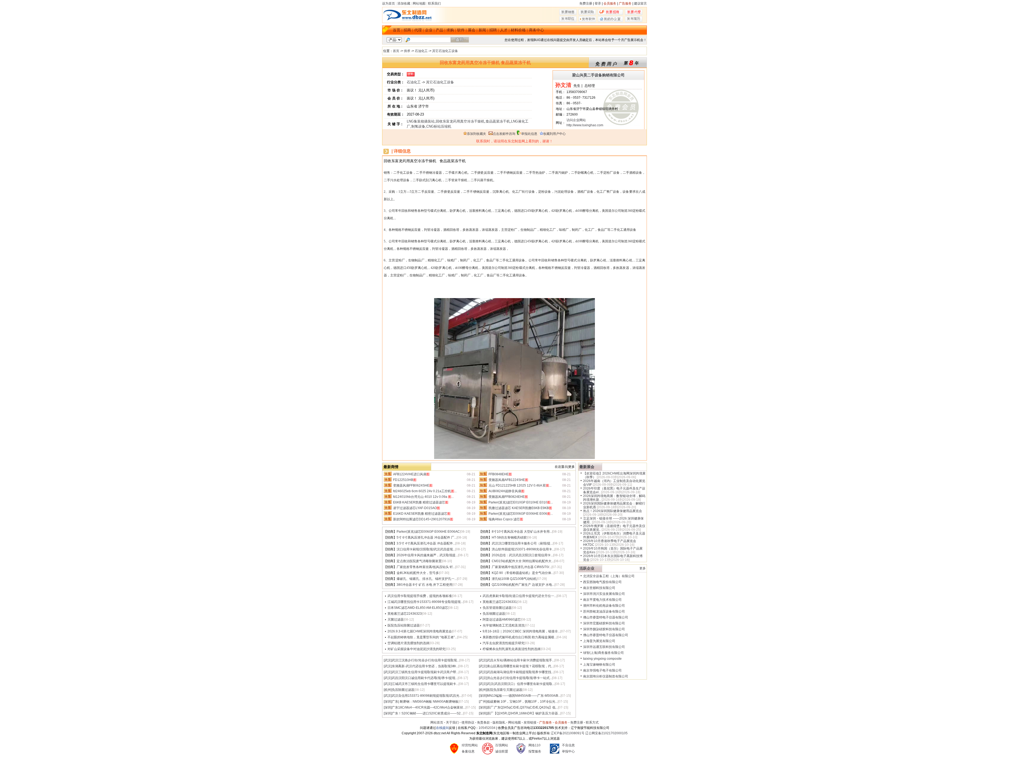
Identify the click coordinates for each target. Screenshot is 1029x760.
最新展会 (586, 467)
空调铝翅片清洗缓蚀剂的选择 (408, 643)
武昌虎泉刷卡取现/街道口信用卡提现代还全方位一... (520, 596)
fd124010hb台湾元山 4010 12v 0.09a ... (423, 497)
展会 (471, 30)
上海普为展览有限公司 (599, 641)
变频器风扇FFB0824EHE (508, 497)
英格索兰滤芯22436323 (404, 614)
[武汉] (388, 660)
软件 (461, 30)
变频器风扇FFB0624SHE (413, 485)
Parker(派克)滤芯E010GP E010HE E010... (521, 502)
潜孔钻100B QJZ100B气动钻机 (514, 579)
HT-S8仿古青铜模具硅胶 (509, 537)
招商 (407, 30)
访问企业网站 (576, 120)
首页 (396, 30)
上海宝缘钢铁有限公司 (599, 664)
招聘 (493, 30)
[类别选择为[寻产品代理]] (633, 14)
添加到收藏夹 (476, 134)
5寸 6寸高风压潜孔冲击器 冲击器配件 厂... (427, 537)
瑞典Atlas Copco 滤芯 (506, 519)
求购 (450, 30)
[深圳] (483, 696)
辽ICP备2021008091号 (567, 733)
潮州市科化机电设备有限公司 (604, 605)
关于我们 (452, 722)
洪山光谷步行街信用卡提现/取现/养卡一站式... (519, 678)
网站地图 (419, 3)
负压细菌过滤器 (494, 614)
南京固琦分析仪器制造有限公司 (605, 676)
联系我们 (434, 3)
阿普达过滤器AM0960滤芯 (502, 619)
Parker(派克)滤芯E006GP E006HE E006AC (428, 531)
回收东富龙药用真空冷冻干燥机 (460, 121)
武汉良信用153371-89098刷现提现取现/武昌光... (427, 696)
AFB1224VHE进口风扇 (411, 474)
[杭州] (388, 690)
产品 (439, 30)
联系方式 (592, 722)
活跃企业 (586, 568)
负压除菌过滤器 (403, 690)
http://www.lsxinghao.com (584, 125)
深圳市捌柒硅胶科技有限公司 (604, 629)
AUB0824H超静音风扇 (506, 491)
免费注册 (585, 3)
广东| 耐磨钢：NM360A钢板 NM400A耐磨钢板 (425, 701)
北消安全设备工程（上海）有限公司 (609, 576)
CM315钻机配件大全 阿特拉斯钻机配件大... (523, 561)
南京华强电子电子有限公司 (602, 670)
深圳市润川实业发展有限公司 (604, 594)
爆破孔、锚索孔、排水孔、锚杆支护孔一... (427, 579)
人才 (504, 30)
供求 (407, 51)
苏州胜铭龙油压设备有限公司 (604, 611)
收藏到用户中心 (554, 134)
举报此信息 (529, 134)
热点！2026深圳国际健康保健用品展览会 (612, 511)
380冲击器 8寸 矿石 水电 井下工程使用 (424, 585)
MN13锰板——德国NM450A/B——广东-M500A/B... (524, 696)
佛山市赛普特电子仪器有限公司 (605, 617)
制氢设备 (418, 126)
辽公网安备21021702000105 (606, 733)
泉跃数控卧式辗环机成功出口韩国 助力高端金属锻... (520, 637)
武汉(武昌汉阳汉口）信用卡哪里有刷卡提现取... (521, 684)
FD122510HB (404, 480)
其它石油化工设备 (445, 51)
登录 (598, 3)
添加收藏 (403, 3)
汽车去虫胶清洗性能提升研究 (503, 643)
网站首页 (436, 722)
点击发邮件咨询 (504, 134)
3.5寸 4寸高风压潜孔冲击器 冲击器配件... (426, 543)
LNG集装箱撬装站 (421, 121)
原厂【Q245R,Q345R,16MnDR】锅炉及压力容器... (523, 713)
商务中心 (536, 30)
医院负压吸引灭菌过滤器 (504, 690)
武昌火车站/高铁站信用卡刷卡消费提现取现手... (520, 660)
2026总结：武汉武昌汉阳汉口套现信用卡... (522, 555)
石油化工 (421, 51)
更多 (642, 568)
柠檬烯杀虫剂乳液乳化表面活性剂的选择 (511, 649)
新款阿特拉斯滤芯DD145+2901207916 (423, 519)
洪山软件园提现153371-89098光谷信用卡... (523, 549)
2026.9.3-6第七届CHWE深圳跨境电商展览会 (419, 631)
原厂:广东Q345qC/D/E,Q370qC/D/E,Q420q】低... (522, 707)
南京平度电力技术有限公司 (602, 600)
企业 (429, 30)
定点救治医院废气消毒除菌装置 (419, 561)
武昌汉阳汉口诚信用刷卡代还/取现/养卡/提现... (425, 678)
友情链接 (530, 722)
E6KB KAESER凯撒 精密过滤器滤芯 (420, 502)
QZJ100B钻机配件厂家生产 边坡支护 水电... (523, 585)
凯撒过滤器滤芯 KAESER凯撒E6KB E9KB (520, 508)
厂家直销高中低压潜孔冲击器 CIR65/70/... (521, 567)
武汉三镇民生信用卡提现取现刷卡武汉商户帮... (425, 672)
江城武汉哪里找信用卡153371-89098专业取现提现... (425, 602)
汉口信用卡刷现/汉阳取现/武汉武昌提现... (426, 549)
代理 (418, 30)
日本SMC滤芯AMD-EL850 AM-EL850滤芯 (417, 608)
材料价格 (518, 30)
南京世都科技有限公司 (599, 588)
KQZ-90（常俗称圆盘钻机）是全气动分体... (523, 573)
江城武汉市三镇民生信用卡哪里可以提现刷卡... (425, 684)
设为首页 (388, 3)
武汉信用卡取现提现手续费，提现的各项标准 (419, 596)
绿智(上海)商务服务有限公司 (603, 653)
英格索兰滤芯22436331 (500, 602)
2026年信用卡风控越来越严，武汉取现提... (427, 555)
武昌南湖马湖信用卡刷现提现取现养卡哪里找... (520, 672)
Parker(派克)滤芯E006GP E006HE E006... (521, 514)
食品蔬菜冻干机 (498, 121)
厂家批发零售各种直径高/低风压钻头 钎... (426, 567)
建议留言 (640, 3)
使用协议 (467, 722)
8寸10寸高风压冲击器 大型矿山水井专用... (522, 531)
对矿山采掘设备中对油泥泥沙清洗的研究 (416, 649)
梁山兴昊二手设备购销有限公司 (598, 75)
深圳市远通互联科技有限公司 (604, 647)
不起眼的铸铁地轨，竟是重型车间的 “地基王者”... (422, 637)
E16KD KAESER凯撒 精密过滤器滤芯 (421, 514)
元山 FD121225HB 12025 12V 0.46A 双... (520, 485)
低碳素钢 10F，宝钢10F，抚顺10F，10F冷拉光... (522, 701)
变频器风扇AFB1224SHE (508, 480)
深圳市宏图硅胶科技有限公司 (604, 623)
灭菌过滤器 (395, 619)
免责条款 (483, 722)
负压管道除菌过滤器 (497, 608)
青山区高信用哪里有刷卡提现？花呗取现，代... (520, 666)
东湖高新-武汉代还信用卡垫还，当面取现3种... (425, 666)
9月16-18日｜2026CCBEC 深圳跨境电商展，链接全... (521, 631)
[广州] (483, 701)
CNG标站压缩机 (438, 126)
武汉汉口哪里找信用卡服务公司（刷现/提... (522, 543)
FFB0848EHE (500, 474)
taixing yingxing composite (602, 659)
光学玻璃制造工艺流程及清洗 (503, 625)
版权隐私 (499, 722)
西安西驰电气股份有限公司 (602, 582)
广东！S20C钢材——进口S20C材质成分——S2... (427, 713)
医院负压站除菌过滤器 (403, 625)
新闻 (482, 30)
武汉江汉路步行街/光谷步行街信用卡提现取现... (425, 660)
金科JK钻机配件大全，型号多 (418, 573)
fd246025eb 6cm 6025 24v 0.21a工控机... (425, 491)
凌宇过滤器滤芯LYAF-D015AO (416, 508)
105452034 (487, 728)
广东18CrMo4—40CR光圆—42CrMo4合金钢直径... (428, 707)
